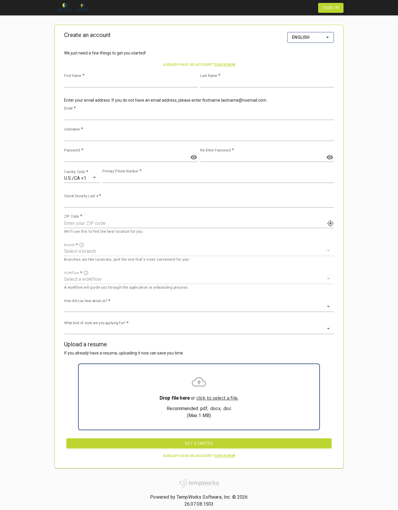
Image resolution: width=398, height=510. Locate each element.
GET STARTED (199, 443)
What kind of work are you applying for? (95, 323)
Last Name (208, 76)
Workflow (71, 273)
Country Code (74, 172)
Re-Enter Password (215, 150)
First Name (72, 76)
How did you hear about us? (85, 301)
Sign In (331, 7)
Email (68, 108)
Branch (69, 245)
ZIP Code (71, 216)
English (301, 37)
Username (72, 129)
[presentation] (199, 396)
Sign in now (224, 65)
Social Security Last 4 (81, 196)
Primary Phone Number (120, 171)
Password (72, 150)
